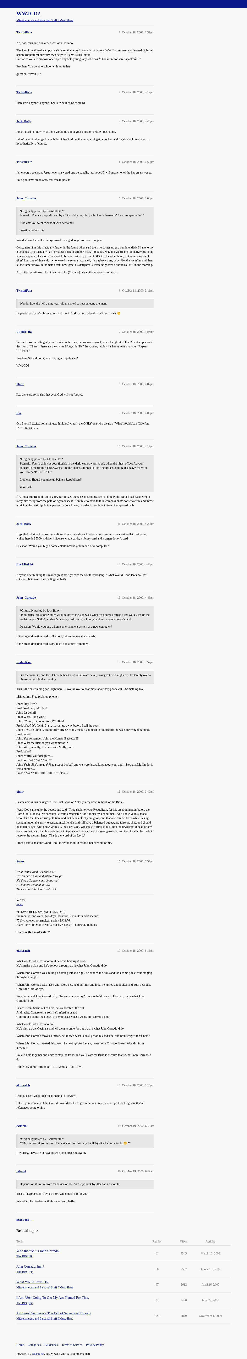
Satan (19, 904)
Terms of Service (72, 1344)
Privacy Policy (95, 1344)
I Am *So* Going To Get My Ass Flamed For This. (52, 1297)
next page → (24, 1219)
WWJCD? (28, 13)
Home (20, 1344)
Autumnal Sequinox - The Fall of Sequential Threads (53, 1313)
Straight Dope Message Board (20, 4)
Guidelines (51, 1344)
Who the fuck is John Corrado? (38, 1251)
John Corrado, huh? (30, 1266)
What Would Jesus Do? (32, 1282)
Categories (34, 1344)
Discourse (38, 1353)
